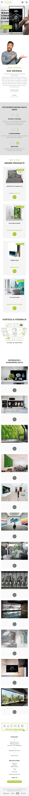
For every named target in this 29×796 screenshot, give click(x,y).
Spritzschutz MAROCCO (14, 186)
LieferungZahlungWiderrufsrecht (14, 765)
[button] (9, 33)
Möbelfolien (14, 260)
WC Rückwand (14, 297)
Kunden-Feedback (14, 343)
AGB (14, 769)
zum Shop (6, 27)
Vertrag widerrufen (14, 781)
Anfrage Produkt (14, 96)
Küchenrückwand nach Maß (14, 108)
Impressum (14, 771)
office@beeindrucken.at (14, 750)
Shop (8, 121)
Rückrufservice (14, 755)
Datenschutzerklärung (14, 774)
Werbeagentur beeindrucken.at (14, 790)
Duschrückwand (14, 223)
